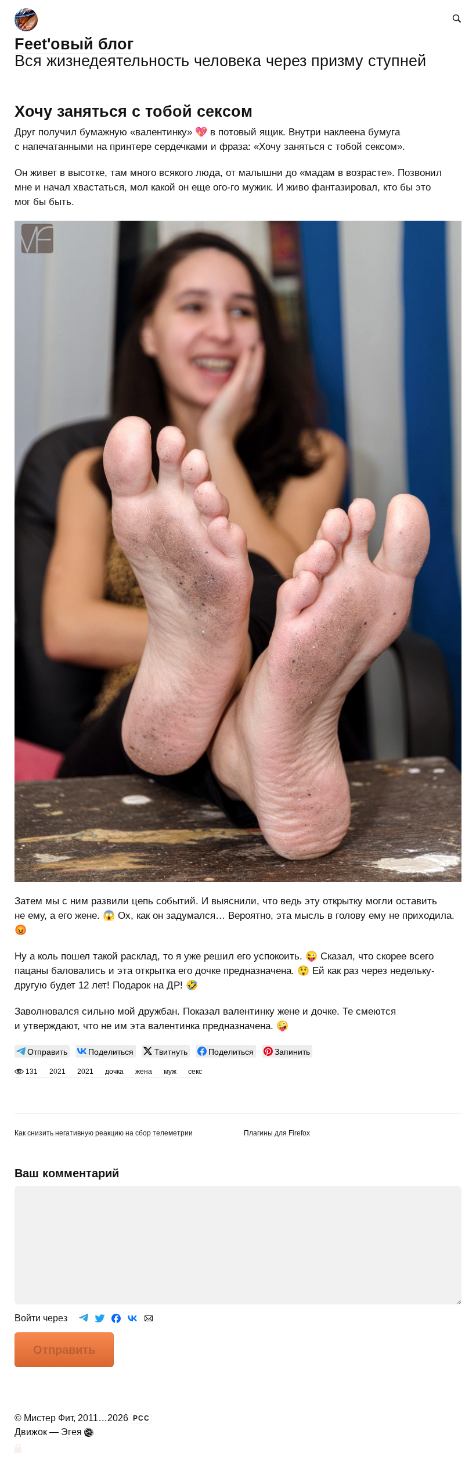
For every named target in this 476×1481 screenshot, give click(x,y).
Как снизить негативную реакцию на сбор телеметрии (104, 1132)
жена (143, 1071)
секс (195, 1071)
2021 (85, 1071)
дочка (114, 1071)
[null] (42, 1051)
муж (170, 1071)
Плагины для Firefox (277, 1132)
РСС (141, 1418)
